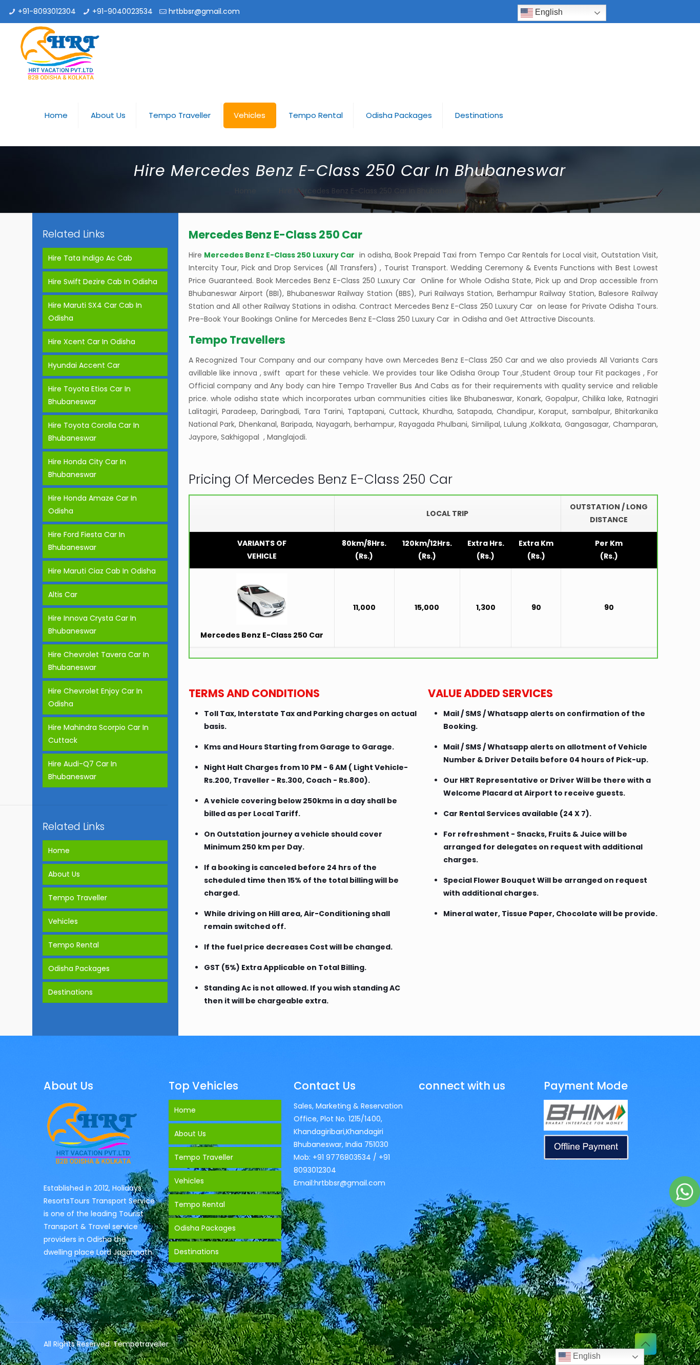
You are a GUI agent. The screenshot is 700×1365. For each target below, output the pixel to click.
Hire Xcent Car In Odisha (91, 342)
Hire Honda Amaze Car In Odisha (92, 504)
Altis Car (62, 594)
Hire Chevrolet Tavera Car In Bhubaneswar (98, 660)
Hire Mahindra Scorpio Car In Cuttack (98, 733)
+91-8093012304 (47, 11)
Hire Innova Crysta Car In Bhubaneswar (92, 624)
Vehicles (63, 921)
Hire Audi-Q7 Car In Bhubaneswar (82, 770)
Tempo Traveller (77, 898)
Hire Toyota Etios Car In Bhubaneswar (89, 395)
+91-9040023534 (122, 11)
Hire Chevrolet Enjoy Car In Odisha (95, 697)
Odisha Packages (79, 968)
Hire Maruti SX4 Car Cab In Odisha (95, 311)
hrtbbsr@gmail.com (204, 11)
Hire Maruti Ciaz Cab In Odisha (102, 571)
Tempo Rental (73, 945)
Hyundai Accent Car (84, 365)
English (548, 12)
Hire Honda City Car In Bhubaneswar (87, 468)
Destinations (70, 992)
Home (245, 191)
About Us (64, 874)
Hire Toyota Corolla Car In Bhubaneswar (93, 431)
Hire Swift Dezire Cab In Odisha (102, 281)
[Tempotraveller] (60, 54)
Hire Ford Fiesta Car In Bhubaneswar (86, 540)
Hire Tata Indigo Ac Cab (90, 258)
